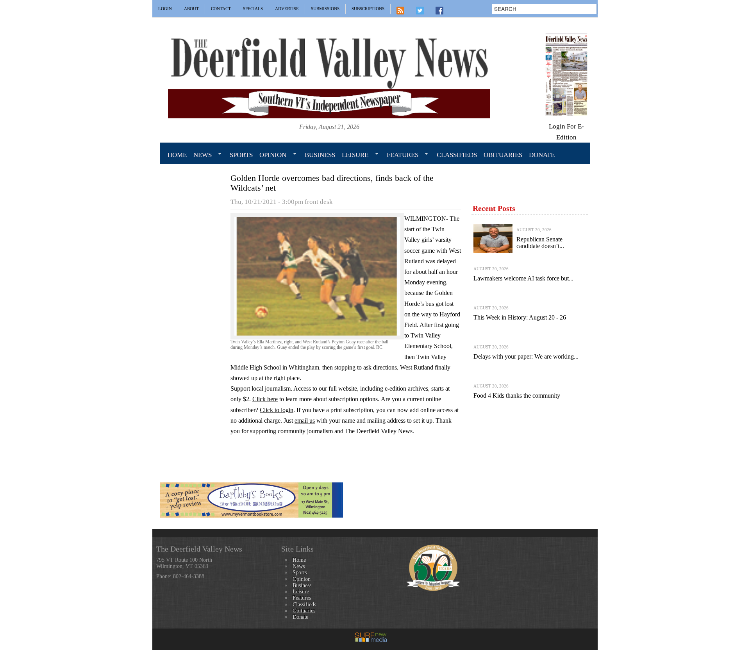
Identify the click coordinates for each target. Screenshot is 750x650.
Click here (265, 399)
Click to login (276, 410)
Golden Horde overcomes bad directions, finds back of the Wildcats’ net (332, 182)
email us (305, 420)
